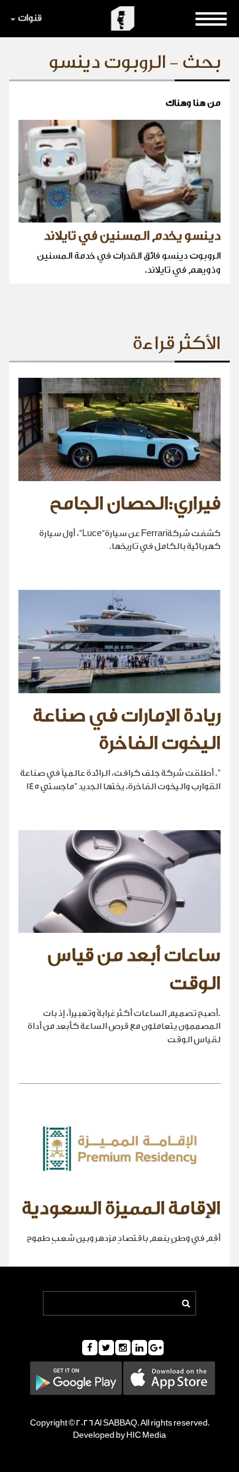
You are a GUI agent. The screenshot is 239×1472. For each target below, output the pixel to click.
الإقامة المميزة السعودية (121, 1208)
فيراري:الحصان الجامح (135, 503)
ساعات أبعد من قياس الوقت (134, 969)
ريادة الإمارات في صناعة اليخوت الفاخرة (126, 729)
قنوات (30, 18)
